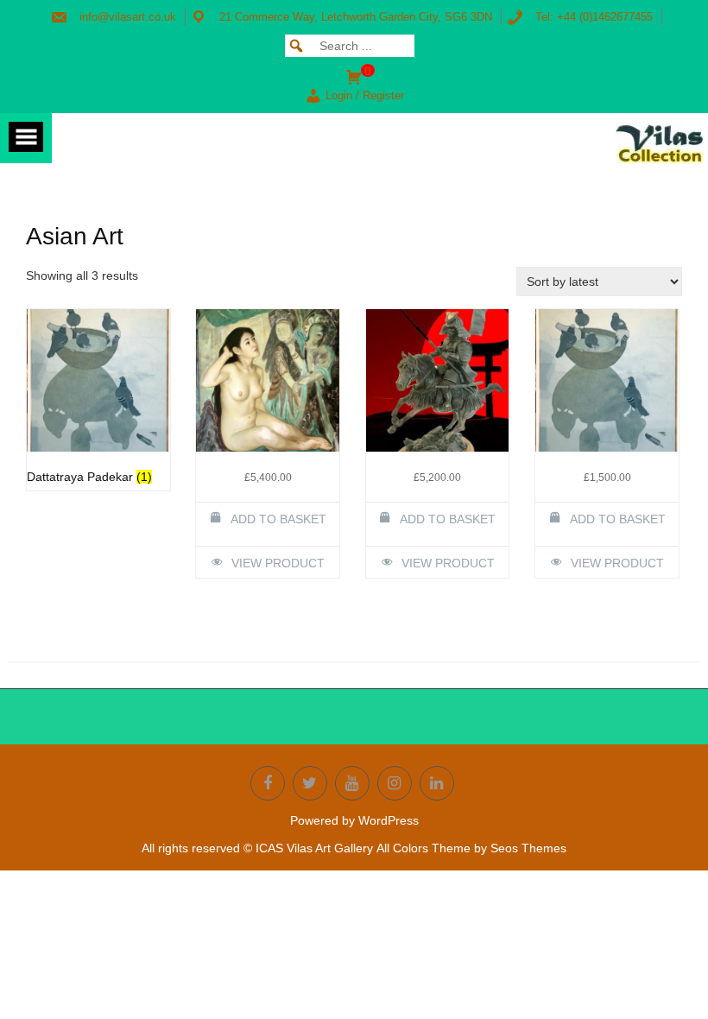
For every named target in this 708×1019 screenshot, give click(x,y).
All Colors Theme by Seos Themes (471, 848)
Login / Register (365, 95)
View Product (278, 563)
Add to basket (278, 519)
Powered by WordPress (354, 820)
